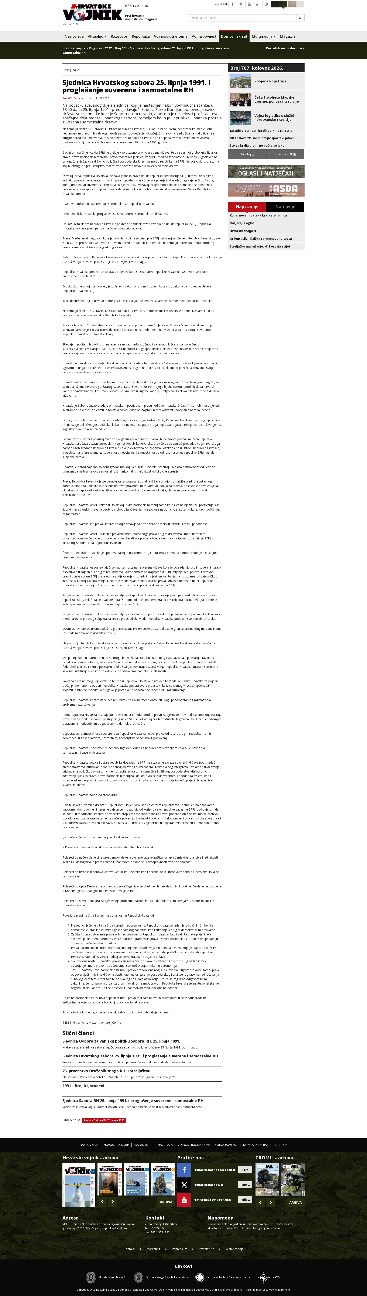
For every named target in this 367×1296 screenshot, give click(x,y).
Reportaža (141, 36)
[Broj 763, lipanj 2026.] (163, 1179)
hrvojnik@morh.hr (165, 1224)
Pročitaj (246, 154)
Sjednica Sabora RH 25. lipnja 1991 (103, 1120)
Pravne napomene (279, 1290)
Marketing (153, 1249)
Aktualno (96, 36)
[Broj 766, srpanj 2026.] (78, 1184)
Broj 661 (121, 48)
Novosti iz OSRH (116, 1145)
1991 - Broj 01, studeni (83, 1086)
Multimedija (262, 36)
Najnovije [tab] (285, 206)
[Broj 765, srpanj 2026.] (109, 1179)
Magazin (287, 36)
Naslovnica (74, 36)
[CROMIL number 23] (267, 1179)
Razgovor (119, 36)
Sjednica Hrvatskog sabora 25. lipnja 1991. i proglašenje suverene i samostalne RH (140, 1056)
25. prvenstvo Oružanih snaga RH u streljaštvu (106, 1071)
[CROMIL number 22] (293, 1179)
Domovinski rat (234, 36)
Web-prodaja (235, 1249)
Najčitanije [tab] (247, 206)
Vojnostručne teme (171, 36)
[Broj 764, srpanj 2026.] (136, 1179)
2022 (108, 48)
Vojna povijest (204, 36)
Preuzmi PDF (284, 154)
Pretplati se (206, 1249)
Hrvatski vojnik (73, 48)
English (218, 4)
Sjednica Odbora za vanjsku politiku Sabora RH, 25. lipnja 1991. (121, 1041)
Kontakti (129, 1249)
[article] (266, 81)
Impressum (179, 1249)
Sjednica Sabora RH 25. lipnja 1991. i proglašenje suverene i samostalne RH (132, 1100)
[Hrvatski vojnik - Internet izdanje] (112, 13)
